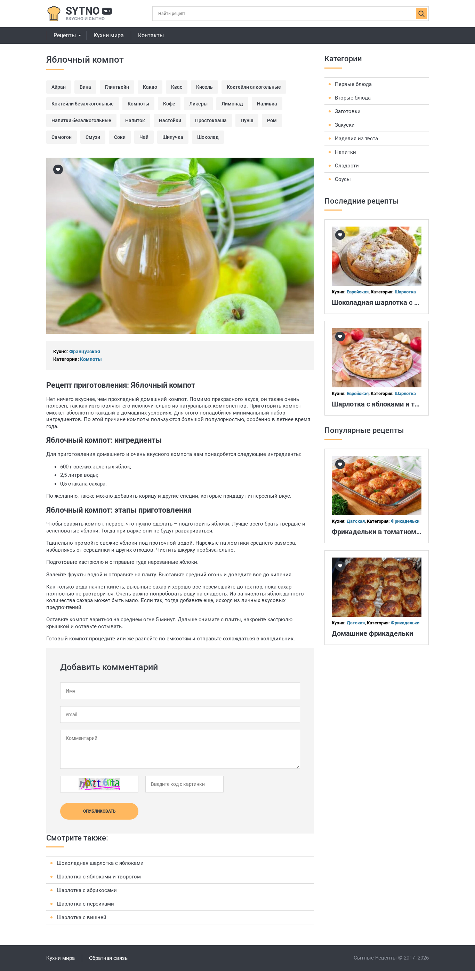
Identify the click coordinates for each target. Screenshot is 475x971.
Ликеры (198, 103)
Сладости (347, 166)
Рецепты (65, 35)
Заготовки (348, 111)
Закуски (345, 125)
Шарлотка (405, 291)
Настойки (170, 120)
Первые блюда (353, 84)
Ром (272, 120)
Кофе (169, 103)
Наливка (267, 103)
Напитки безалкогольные (81, 120)
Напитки (345, 152)
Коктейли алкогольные (254, 87)
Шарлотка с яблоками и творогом (99, 877)
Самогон (61, 137)
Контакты (151, 35)
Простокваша (211, 120)
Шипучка (172, 137)
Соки (120, 137)
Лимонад (232, 103)
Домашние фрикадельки (372, 633)
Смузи (93, 137)
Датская (356, 521)
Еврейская (358, 291)
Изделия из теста (356, 138)
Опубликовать (99, 811)
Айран (58, 87)
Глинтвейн (117, 87)
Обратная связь (108, 958)
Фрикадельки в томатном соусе (384, 532)
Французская (84, 351)
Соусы (343, 179)
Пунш (247, 120)
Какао (150, 87)
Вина (85, 87)
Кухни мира (109, 35)
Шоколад (208, 137)
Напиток (135, 120)
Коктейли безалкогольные (82, 103)
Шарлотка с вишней (81, 917)
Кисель (204, 87)
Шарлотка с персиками (85, 904)
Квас (176, 87)
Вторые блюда (353, 98)
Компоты (138, 103)
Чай (143, 137)
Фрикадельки (405, 521)
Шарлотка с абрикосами (87, 890)
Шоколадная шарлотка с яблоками (100, 863)
